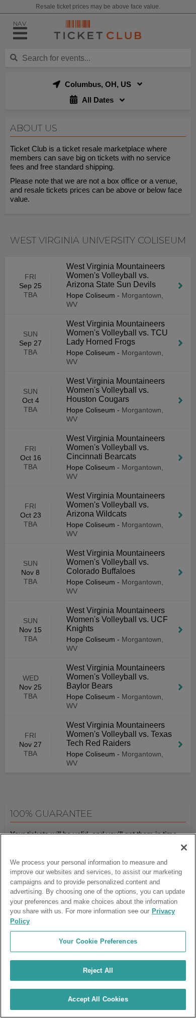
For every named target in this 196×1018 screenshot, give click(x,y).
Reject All (98, 970)
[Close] (184, 847)
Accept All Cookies (98, 999)
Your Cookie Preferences (98, 941)
